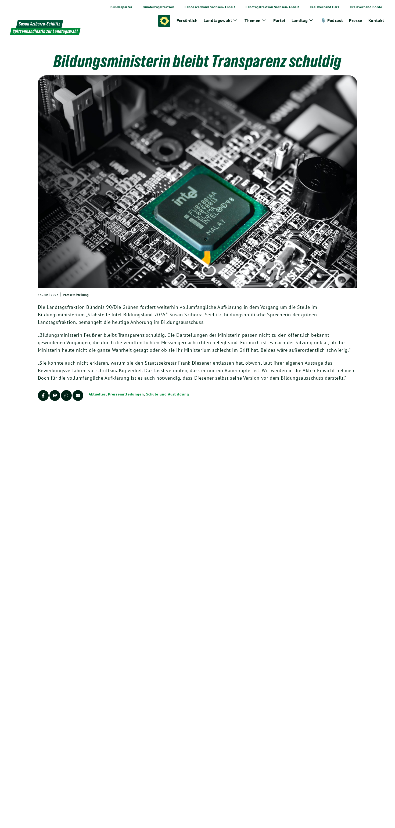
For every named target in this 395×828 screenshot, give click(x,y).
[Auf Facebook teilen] (43, 395)
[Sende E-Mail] (78, 395)
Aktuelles (97, 394)
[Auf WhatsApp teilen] (66, 395)
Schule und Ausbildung (167, 394)
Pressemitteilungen (126, 394)
